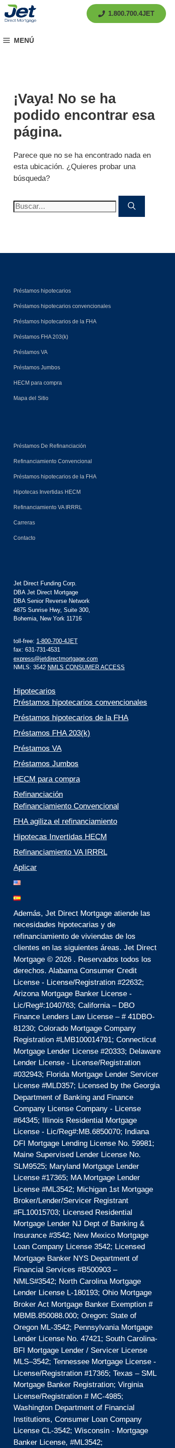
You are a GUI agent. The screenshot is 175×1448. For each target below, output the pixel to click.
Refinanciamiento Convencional (66, 806)
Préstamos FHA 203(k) (51, 733)
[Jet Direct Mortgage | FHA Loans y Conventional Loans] (20, 13)
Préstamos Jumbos (46, 763)
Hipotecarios (34, 691)
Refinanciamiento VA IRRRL (60, 852)
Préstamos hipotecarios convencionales (80, 702)
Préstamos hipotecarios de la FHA (70, 717)
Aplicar (25, 867)
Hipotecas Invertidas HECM (60, 836)
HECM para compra (46, 779)
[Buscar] (131, 206)
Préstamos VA (37, 748)
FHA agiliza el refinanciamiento (65, 821)
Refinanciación (38, 794)
